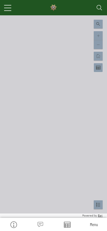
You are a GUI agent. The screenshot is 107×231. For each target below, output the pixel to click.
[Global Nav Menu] (8, 8)
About (13, 224)
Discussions (40, 224)
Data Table (67, 224)
